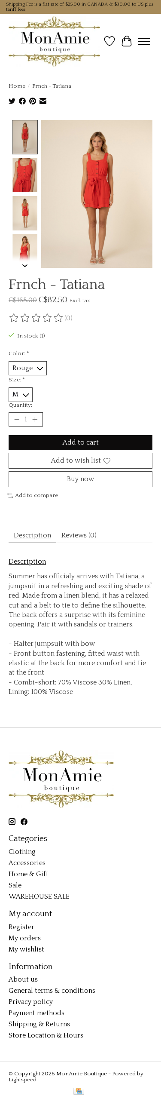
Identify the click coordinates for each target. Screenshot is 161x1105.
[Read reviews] (36, 318)
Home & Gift (29, 874)
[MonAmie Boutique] (54, 41)
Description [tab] (32, 535)
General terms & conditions (52, 991)
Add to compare (36, 495)
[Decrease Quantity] (16, 419)
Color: (19, 353)
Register (21, 927)
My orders (25, 938)
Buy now (80, 479)
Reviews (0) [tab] (79, 535)
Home (17, 86)
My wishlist (26, 949)
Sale (15, 885)
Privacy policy (31, 1002)
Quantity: (20, 405)
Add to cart (81, 442)
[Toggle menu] (143, 41)
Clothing (22, 852)
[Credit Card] (78, 1092)
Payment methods (36, 1013)
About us (23, 979)
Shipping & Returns (39, 1024)
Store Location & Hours (46, 1035)
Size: (17, 380)
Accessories (27, 863)
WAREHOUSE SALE (39, 896)
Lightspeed (22, 1080)
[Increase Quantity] (34, 419)
